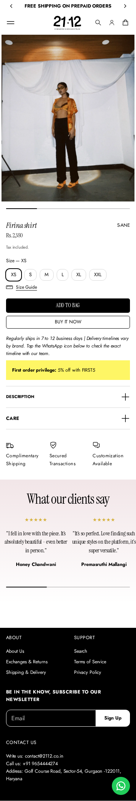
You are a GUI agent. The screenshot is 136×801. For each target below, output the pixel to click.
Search (80, 651)
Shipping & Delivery (26, 672)
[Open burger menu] (10, 22)
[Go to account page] (112, 23)
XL (78, 274)
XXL (98, 274)
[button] (98, 23)
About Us (15, 651)
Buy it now (68, 321)
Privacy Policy (87, 672)
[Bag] (124, 23)
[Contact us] (121, 786)
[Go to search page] (98, 23)
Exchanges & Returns (27, 661)
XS (13, 274)
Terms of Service (90, 661)
